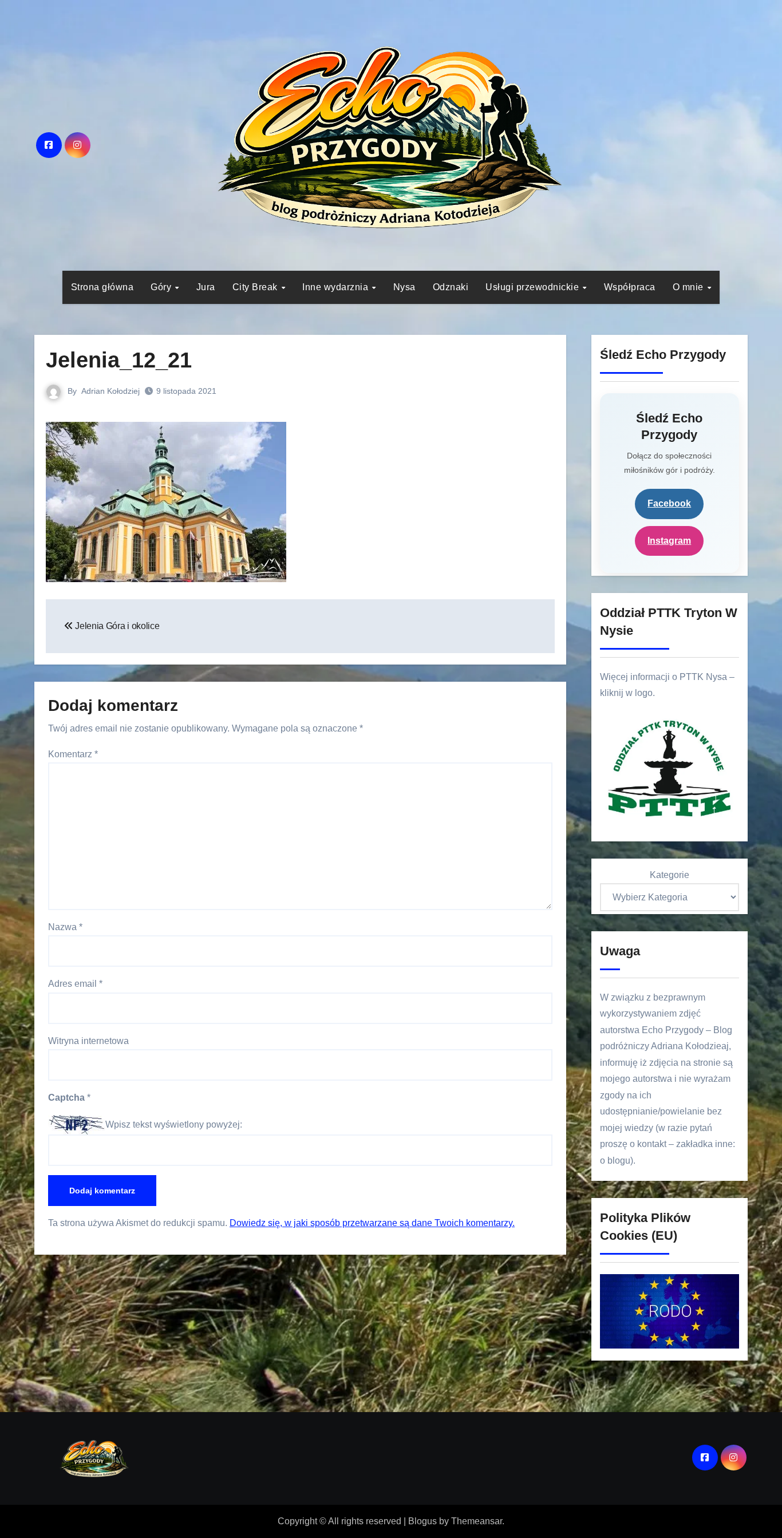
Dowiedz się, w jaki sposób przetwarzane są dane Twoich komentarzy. (372, 1223)
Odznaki (451, 287)
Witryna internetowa (88, 1041)
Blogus (422, 1521)
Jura (205, 287)
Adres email (75, 984)
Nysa (404, 287)
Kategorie (669, 875)
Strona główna (102, 287)
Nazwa (65, 927)
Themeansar (476, 1521)
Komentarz (73, 754)
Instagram (669, 540)
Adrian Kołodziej (110, 391)
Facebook (669, 503)
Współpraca (629, 287)
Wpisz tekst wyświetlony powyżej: (173, 1124)
